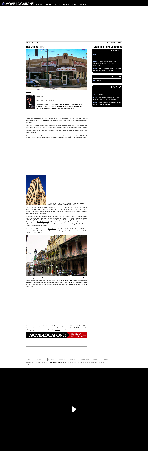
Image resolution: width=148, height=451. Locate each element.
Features (85, 360)
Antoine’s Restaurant (33, 282)
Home (27, 42)
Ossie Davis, (40, 106)
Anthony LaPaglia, (76, 104)
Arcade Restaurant (43, 222)
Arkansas (55, 97)
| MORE (73, 4)
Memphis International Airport (106, 61)
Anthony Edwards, (68, 106)
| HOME (39, 4)
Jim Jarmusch (35, 218)
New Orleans (100, 94)
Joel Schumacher (49, 100)
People (62, 360)
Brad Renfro (47, 120)
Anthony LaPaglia (66, 280)
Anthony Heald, (78, 106)
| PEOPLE (65, 4)
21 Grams (37, 220)
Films (31, 42)
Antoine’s (71, 282)
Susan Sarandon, (46, 104)
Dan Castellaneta (69, 108)
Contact (107, 360)
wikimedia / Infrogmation (31, 278)
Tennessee (48, 97)
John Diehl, (60, 108)
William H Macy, (41, 108)
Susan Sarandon (75, 118)
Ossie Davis (52, 229)
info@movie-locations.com (56, 362)
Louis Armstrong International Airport (107, 97)
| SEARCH (82, 4)
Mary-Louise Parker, (56, 106)
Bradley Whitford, (51, 108)
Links (95, 360)
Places (51, 360)
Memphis (99, 58)
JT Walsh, (47, 106)
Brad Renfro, (67, 104)
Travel (73, 360)
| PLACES (56, 4)
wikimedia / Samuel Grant (69, 204)
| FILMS (48, 4)
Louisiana (61, 97)
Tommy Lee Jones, (57, 104)
